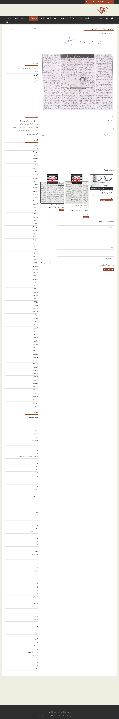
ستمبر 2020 (35, 364)
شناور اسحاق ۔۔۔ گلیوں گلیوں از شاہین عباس (31, 121)
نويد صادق (103, 33)
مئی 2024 (36, 221)
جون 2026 (35, 152)
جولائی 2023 (35, 253)
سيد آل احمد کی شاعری (70, 18)
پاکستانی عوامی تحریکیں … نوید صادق (106, 135)
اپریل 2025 (35, 185)
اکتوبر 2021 (35, 322)
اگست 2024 (35, 211)
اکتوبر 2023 (35, 243)
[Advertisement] (77, 153)
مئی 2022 (36, 299)
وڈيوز (22, 18)
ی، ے (36, 672)
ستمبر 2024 (35, 207)
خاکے (37, 506)
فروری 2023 (35, 269)
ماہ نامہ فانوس (62, 18)
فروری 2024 (35, 230)
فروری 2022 (35, 309)
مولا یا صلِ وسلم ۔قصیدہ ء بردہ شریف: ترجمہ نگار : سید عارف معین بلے (27, 128)
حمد (37, 499)
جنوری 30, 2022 (109, 190)
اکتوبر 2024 (35, 204)
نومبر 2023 (35, 240)
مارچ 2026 (35, 159)
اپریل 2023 (35, 263)
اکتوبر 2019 (35, 400)
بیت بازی (9, 18)
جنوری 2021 (35, 351)
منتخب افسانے (49, 18)
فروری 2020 (35, 387)
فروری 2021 (35, 348)
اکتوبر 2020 (35, 361)
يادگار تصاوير (16, 18)
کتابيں (27, 18)
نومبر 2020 (35, 357)
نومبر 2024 (35, 201)
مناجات (36, 633)
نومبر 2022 (35, 279)
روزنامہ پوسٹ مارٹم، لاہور (110, 200)
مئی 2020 (36, 377)
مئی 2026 (36, 155)
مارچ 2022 (35, 305)
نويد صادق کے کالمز (34, 18)
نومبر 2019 (35, 397)
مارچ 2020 (35, 384)
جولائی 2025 (35, 175)
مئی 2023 (36, 260)
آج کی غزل (100, 18)
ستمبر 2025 (35, 168)
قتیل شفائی (81, 2)
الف (37, 447)
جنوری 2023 (35, 273)
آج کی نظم (93, 18)
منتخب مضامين (42, 18)
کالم (37, 594)
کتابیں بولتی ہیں (35, 604)
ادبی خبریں (36, 444)
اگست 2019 (35, 406)
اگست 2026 (35, 146)
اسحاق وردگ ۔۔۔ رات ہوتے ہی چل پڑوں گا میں (30, 131)
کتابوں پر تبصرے (35, 597)
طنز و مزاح (36, 571)
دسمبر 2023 (35, 237)
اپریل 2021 (35, 341)
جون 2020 (35, 374)
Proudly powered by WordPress (48, 716)
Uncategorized (33, 418)
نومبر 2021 (35, 318)
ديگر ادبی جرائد (87, 18)
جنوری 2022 (35, 312)
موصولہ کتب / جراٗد (35, 646)
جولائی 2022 (35, 292)
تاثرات (36, 467)
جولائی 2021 (35, 331)
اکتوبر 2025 (35, 165)
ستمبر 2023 (35, 247)
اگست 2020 (35, 367)
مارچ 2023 (35, 266)
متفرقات (55, 18)
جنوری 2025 (35, 194)
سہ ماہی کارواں (79, 18)
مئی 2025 (36, 181)
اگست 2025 (35, 172)
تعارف (36, 473)
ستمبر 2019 (35, 403)
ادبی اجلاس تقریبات (34, 440)
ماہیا (37, 623)
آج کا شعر (106, 18)
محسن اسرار (36, 134)
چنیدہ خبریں (36, 489)
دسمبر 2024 (35, 198)
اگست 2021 (35, 328)
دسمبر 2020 (35, 354)
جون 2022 (35, 296)
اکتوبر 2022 (35, 282)
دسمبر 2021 (35, 315)
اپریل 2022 (35, 302)
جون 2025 (35, 178)
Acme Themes (75, 716)
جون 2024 (35, 217)
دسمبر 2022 (35, 276)
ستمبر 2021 (35, 325)
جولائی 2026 (35, 149)
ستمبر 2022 (35, 286)
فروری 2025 (35, 191)
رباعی (37, 529)
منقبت (37, 643)
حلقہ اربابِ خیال (35, 496)
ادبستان (36, 437)
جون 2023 (35, 256)
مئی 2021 (36, 338)
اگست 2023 (35, 250)
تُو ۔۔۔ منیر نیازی (44, 135)
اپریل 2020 (35, 380)
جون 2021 (35, 335)
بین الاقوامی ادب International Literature (28, 457)
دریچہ (37, 512)
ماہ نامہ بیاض (36, 617)
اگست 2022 (35, 289)
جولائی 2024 (35, 214)
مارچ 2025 (35, 188)
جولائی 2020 (35, 371)
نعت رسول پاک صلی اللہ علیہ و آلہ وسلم (31, 652)
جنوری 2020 (35, 390)
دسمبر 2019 (35, 393)
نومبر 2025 (35, 162)
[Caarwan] (112, 18)
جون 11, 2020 (60, 204)
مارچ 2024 (35, 227)
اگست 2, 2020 (85, 205)
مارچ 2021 (35, 344)
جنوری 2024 (35, 234)
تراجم (37, 470)
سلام (37, 548)
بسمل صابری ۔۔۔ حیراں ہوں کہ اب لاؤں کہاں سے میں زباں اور (27, 69)
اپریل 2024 (35, 224)
